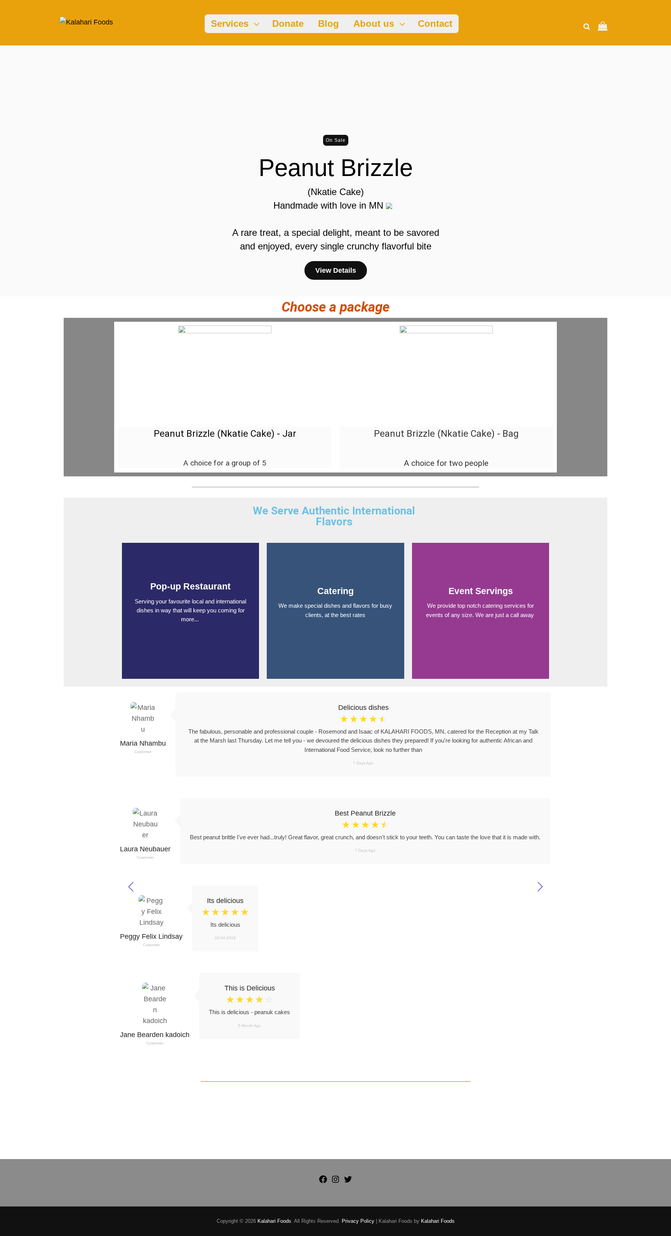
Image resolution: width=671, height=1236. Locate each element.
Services (230, 23)
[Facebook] (323, 1181)
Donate (288, 23)
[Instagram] (335, 1181)
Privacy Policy (358, 1221)
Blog (328, 23)
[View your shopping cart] (602, 27)
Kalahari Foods (274, 1221)
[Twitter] (348, 1181)
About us (373, 23)
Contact (435, 23)
